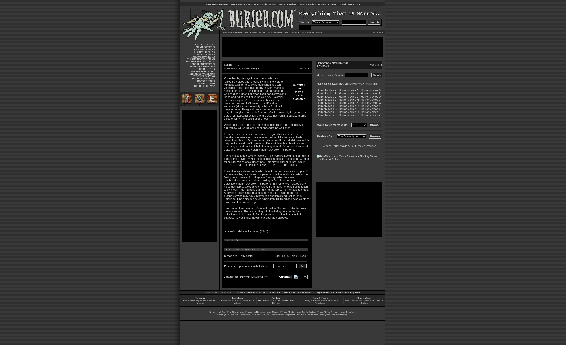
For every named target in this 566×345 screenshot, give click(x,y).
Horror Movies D (327, 99)
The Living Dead (352, 292)
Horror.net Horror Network (268, 312)
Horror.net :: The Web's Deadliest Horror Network (262, 314)
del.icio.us (282, 256)
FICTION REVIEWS (204, 49)
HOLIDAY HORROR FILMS (200, 61)
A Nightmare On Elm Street (328, 292)
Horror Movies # (370, 115)
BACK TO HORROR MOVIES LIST (247, 277)
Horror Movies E (326, 102)
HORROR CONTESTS (203, 78)
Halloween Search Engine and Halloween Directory (276, 301)
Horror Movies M (349, 99)
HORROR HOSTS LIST (203, 71)
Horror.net (200, 298)
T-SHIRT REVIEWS (205, 54)
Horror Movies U (371, 96)
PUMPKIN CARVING (204, 76)
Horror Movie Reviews (241, 4)
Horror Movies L (348, 96)
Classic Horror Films (350, 4)
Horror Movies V (371, 99)
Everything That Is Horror (233, 312)
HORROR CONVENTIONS (201, 74)
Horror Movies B (326, 93)
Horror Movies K (348, 93)
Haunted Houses (320, 298)
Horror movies (227, 300)
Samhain (276, 298)
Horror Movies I (326, 115)
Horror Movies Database (216, 4)
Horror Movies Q (349, 112)
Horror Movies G (327, 109)
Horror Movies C (327, 96)
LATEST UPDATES (205, 44)
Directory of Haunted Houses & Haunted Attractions (320, 301)
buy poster (247, 256)
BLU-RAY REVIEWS (204, 52)
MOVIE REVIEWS (205, 47)
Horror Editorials (307, 4)
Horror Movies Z (370, 112)
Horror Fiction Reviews (265, 4)
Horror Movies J (348, 90)
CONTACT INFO (206, 83)
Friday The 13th (292, 292)
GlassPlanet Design (304, 314)
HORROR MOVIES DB (203, 57)
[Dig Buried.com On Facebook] (186, 105)
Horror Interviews (287, 4)
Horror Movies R (349, 115)
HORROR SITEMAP (204, 86)
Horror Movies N (349, 102)
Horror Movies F (326, 105)
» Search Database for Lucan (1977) (246, 231)
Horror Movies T (370, 93)
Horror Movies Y (371, 109)
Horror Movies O (349, 105)
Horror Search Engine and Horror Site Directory (199, 301)
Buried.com (237, 298)
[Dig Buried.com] (199, 105)
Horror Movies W (371, 102)
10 (267, 245)
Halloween (307, 292)
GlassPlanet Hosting (338, 314)
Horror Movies (364, 298)
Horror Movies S (371, 90)
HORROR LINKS (206, 81)
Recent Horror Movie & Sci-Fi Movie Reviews (349, 146)
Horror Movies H (327, 112)
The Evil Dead (274, 292)
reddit (303, 256)
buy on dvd (230, 256)
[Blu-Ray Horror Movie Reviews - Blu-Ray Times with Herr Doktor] (349, 173)
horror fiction (248, 300)
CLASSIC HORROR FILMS (201, 59)
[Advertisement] (199, 176)
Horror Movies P (348, 109)
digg (294, 256)
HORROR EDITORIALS (202, 66)
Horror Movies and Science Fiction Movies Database (364, 301)
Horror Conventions (327, 4)
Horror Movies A (326, 90)
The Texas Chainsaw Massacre (250, 292)
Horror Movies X (371, 105)
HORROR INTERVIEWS (202, 64)
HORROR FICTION (205, 69)
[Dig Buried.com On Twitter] (212, 105)
